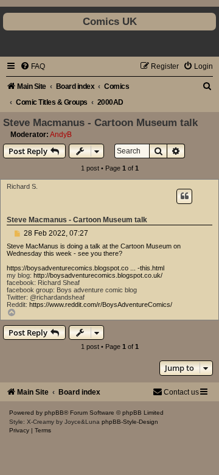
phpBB (54, 412)
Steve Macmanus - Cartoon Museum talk (100, 122)
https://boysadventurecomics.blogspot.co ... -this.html (85, 268)
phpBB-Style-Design (130, 421)
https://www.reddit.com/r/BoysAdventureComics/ (100, 304)
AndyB (61, 134)
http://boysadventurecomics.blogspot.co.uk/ (97, 275)
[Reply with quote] (184, 196)
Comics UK (110, 21)
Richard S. (22, 186)
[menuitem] (32, 66)
